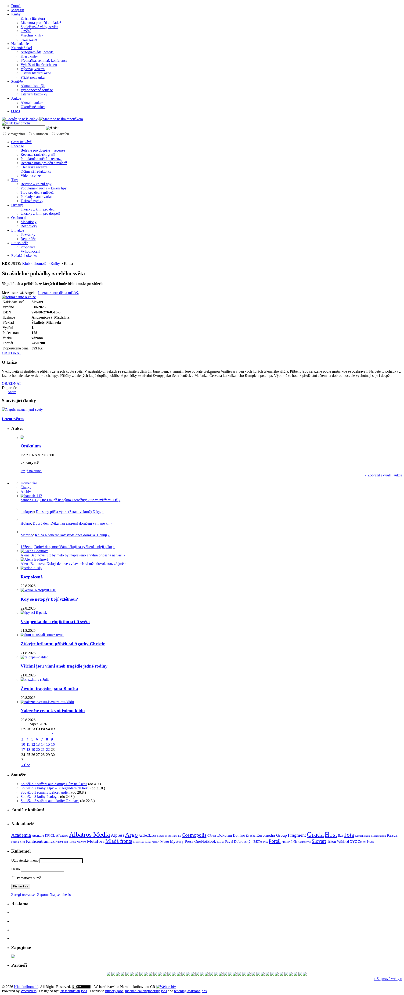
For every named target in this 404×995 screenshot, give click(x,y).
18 (28, 750)
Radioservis (304, 841)
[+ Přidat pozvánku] (13, 957)
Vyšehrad (343, 841)
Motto (164, 841)
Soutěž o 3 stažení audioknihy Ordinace (50, 801)
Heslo (15, 869)
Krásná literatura (33, 18)
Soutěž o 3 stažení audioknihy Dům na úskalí (54, 784)
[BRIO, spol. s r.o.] (202, 975)
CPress (211, 835)
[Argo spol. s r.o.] (258, 975)
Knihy (16, 14)
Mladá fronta (118, 841)
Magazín (17, 10)
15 (48, 744)
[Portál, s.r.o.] (267, 975)
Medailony (28, 222)
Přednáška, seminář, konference (44, 60)
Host (331, 834)
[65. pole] (164, 975)
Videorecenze (31, 176)
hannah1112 (29, 500)
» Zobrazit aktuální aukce (383, 475)
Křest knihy (29, 56)
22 (48, 750)
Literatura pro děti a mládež (41, 23)
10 (23, 744)
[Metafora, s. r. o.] (207, 975)
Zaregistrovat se (23, 895)
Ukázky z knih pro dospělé (40, 213)
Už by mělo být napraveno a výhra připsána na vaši (85, 555)
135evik (26, 547)
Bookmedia (174, 835)
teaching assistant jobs (190, 991)
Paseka (220, 842)
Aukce (16, 98)
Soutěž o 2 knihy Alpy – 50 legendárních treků (55, 788)
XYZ (353, 841)
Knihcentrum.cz (40, 841)
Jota (349, 835)
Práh (294, 841)
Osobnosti (18, 218)
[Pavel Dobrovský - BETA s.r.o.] (174, 975)
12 (33, 744)
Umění (26, 31)
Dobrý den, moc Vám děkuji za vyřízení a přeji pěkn (73, 547)
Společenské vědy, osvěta (39, 27)
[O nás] (31, 496)
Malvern (81, 841)
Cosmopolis (194, 835)
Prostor (285, 841)
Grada (315, 834)
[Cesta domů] (211, 975)
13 (38, 744)
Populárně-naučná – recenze (41, 159)
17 (23, 750)
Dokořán (224, 835)
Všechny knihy (32, 35)
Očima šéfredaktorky (36, 171)
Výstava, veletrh (33, 69)
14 (43, 744)
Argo (131, 834)
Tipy (14, 180)
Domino (239, 835)
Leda (72, 841)
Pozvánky (28, 234)
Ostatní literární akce (36, 73)
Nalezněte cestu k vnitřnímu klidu (53, 710)
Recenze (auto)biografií (38, 154)
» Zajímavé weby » (388, 979)
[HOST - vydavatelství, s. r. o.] (291, 975)
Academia (21, 835)
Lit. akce (17, 230)
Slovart (319, 841)
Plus (265, 841)
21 (43, 750)
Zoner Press (366, 841)
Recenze (17, 146)
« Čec (25, 765)
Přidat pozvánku (33, 77)
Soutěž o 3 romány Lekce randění (45, 792)
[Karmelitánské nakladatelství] (132, 975)
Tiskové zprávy (32, 201)
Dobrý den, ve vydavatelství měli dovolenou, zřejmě (85, 564)
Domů (16, 6)
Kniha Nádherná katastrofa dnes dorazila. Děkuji (71, 535)
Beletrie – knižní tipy (36, 184)
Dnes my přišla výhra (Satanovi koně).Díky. (68, 512)
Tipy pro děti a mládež (37, 192)
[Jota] (230, 975)
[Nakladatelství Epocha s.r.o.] (253, 975)
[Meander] (136, 975)
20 (38, 750)
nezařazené (29, 39)
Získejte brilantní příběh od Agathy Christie (63, 643)
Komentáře (29, 483)
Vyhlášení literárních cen (39, 65)
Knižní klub (62, 841)
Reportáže (28, 239)
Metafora (96, 841)
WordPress (28, 991)
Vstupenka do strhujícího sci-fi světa (55, 621)
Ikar (340, 835)
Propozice (28, 247)
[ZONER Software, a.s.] (188, 975)
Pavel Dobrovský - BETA (243, 841)
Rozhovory (29, 226)
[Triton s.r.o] (239, 975)
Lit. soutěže (19, 243)
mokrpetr (27, 512)
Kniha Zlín (18, 841)
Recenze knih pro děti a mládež (44, 163)
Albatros (62, 835)
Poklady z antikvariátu (37, 197)
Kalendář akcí (21, 48)
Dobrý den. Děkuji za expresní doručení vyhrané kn (71, 523)
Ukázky (17, 205)
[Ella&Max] (244, 975)
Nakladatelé (20, 44)
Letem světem (13, 419)
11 (28, 744)
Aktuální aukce (32, 103)
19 (33, 750)
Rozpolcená (32, 576)
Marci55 (27, 535)
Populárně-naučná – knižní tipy (44, 188)
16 (53, 744)
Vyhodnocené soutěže (37, 90)
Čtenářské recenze (34, 167)
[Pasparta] (286, 975)
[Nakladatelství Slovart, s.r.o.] (272, 975)
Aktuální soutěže (33, 86)
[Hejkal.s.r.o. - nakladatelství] (295, 975)
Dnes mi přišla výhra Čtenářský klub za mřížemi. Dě (79, 500)
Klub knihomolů (34, 263)
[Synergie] (183, 975)
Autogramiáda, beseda (37, 52)
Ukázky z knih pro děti (37, 209)
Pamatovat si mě (28, 878)
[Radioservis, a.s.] (263, 975)
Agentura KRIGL (43, 835)
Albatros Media (89, 834)
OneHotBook (205, 841)
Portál (275, 841)
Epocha (251, 835)
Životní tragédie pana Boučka (49, 688)
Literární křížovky (34, 94)
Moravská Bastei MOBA (146, 841)
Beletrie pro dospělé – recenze (43, 150)
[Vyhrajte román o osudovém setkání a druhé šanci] (24, 532)
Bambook (162, 835)
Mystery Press (181, 841)
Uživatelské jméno (25, 860)
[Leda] (193, 975)
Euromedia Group (271, 835)
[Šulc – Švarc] (118, 975)
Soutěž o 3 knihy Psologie (40, 797)
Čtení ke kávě (21, 142)
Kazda (392, 835)
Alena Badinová (33, 555)
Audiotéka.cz (147, 835)
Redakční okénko (24, 256)
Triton (331, 841)
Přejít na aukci (31, 471)
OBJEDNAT (11, 353)
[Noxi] (178, 975)
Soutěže (17, 82)
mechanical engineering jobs (146, 991)
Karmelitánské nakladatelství (370, 835)
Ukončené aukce (33, 107)
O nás (15, 111)
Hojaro (26, 523)
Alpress (117, 835)
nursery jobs (114, 991)
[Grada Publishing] (155, 975)
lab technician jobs (73, 991)
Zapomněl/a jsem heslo (54, 895)
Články (26, 487)
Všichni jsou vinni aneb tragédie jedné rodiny (64, 666)
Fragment (297, 835)
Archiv (26, 492)
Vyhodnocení (30, 251)
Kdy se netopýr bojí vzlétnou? (49, 599)
